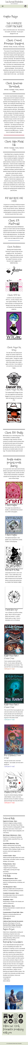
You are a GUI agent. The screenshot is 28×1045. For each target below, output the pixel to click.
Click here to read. (9, 669)
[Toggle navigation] (2, 6)
